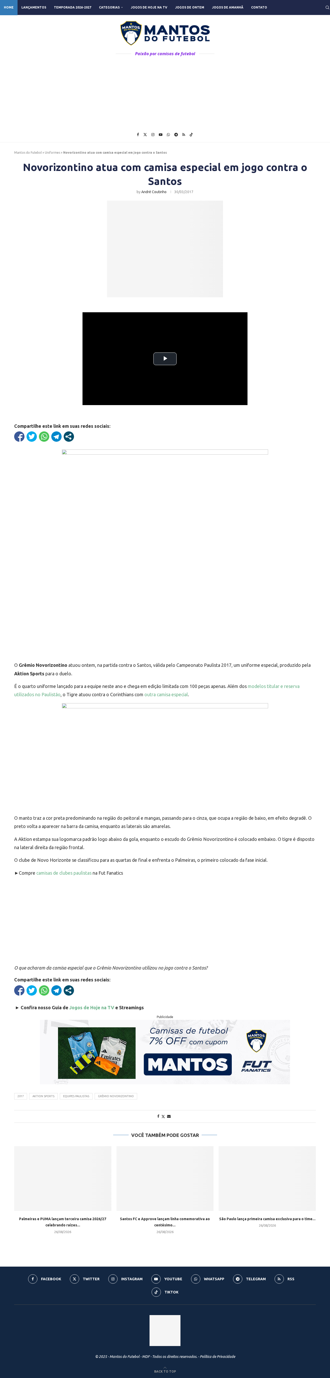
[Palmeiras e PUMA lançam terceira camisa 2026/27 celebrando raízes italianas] (62, 1178)
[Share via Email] (169, 1116)
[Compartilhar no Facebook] (19, 436)
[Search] (327, 7)
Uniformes (52, 152)
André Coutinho (154, 192)
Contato (259, 7)
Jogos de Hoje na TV (149, 7)
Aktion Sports (43, 1096)
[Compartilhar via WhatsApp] (44, 436)
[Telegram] (176, 134)
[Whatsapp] (168, 134)
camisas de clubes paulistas (64, 872)
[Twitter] (145, 134)
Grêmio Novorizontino (116, 1096)
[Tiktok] (191, 134)
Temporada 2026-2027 (72, 7)
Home (9, 7)
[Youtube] (160, 134)
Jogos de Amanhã (227, 7)
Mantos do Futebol (28, 152)
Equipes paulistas (76, 1096)
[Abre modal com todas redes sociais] (69, 436)
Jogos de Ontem (189, 7)
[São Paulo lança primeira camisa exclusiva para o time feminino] (267, 1178)
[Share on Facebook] (158, 1116)
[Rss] (183, 134)
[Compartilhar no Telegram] (56, 436)
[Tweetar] (32, 436)
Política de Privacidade (217, 1357)
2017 (21, 1096)
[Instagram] (152, 134)
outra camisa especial (166, 694)
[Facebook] (138, 134)
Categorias (109, 7)
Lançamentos (33, 7)
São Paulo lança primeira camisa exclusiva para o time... (267, 1219)
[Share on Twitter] (163, 1116)
